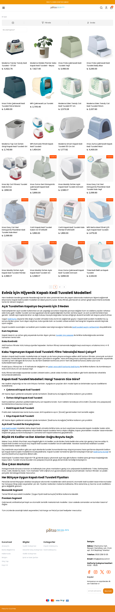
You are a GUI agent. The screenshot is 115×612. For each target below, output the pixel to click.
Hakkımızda (6, 554)
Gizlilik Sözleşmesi (29, 554)
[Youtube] (109, 572)
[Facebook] (89, 572)
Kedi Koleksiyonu (50, 550)
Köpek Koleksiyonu (51, 546)
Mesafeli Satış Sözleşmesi (32, 550)
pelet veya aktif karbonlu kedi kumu (64, 366)
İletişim (4, 557)
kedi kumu (12, 319)
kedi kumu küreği (100, 451)
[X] (102, 572)
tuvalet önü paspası (64, 335)
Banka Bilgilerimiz (8, 550)
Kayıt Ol (5, 565)
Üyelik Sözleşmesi (29, 546)
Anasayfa (5, 546)
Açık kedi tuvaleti (9, 428)
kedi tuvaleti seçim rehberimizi (85, 327)
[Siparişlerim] (106, 7)
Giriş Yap (5, 561)
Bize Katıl (108, 591)
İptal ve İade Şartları (30, 557)
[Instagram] (95, 572)
